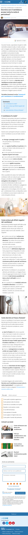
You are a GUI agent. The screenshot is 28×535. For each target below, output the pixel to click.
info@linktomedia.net (7, 505)
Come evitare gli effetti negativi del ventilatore (14, 107)
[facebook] (3, 523)
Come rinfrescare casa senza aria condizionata (20, 428)
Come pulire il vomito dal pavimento (12, 417)
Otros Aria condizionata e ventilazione (11, 8)
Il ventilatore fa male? (11, 104)
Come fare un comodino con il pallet (12, 405)
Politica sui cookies (16, 533)
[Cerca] (26, 2)
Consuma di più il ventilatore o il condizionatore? (13, 95)
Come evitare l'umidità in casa (18, 445)
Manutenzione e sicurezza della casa (8, 5)
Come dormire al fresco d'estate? (14, 110)
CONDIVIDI (21, 3)
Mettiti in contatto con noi (7, 531)
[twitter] (7, 523)
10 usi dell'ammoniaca (9, 410)
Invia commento (20, 493)
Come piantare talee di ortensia (11, 402)
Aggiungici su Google (21, 41)
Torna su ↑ (14, 514)
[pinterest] (13, 523)
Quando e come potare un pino (11, 407)
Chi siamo (18, 529)
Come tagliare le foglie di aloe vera (12, 415)
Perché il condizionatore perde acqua (20, 454)
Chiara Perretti (7, 18)
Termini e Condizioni (19, 531)
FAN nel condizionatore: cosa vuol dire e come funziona (20, 437)
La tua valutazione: (13, 486)
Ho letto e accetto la (7, 493)
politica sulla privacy (6, 493)
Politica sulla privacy (6, 533)
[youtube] (10, 523)
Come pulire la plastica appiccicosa (12, 399)
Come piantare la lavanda (9, 412)
